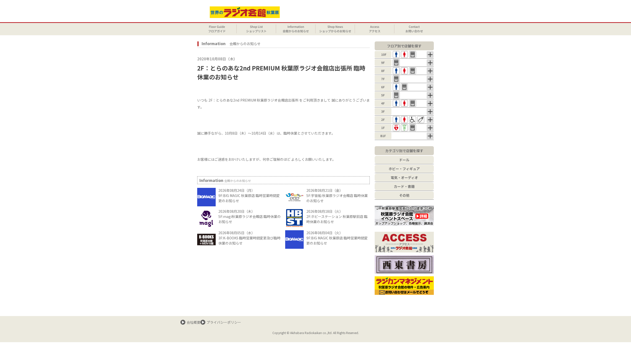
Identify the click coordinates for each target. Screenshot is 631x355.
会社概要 (193, 322)
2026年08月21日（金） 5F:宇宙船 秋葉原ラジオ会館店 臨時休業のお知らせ (337, 195)
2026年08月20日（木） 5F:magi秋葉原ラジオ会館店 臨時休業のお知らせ (249, 216)
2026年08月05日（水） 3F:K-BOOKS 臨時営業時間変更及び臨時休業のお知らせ (249, 238)
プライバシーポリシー (224, 322)
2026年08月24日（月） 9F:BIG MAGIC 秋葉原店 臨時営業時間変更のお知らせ (249, 195)
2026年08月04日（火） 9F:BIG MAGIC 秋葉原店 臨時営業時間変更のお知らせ (337, 238)
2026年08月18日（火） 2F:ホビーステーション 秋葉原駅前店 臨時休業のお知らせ (337, 216)
